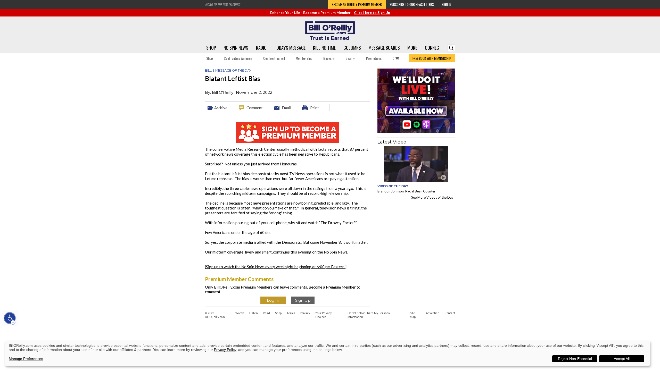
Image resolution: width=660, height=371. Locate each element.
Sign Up (303, 300)
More (412, 47)
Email (286, 107)
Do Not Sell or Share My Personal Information (369, 314)
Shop (211, 47)
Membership (304, 58)
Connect (433, 47)
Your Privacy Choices (323, 314)
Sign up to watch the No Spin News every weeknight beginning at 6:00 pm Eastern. (275, 266)
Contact (449, 313)
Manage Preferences (26, 359)
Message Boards (384, 47)
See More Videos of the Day (432, 197)
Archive (220, 107)
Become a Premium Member (332, 287)
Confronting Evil (274, 58)
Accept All (622, 359)
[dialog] (327, 353)
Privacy (305, 313)
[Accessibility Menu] (10, 318)
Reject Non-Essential (575, 359)
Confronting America (238, 58)
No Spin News (236, 47)
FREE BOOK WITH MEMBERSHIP (431, 58)
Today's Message (290, 47)
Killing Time (324, 47)
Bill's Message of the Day (228, 70)
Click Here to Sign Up (372, 12)
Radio (261, 47)
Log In (273, 300)
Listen (253, 313)
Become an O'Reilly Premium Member (357, 4)
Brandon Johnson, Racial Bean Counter (406, 191)
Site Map (413, 314)
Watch (239, 313)
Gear (349, 58)
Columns (352, 47)
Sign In (446, 4)
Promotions (374, 58)
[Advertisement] (416, 235)
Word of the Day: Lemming (222, 4)
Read (266, 313)
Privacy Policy (225, 350)
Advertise (432, 313)
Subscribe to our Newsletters (412, 4)
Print (314, 107)
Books (327, 58)
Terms (291, 313)
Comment (254, 107)
